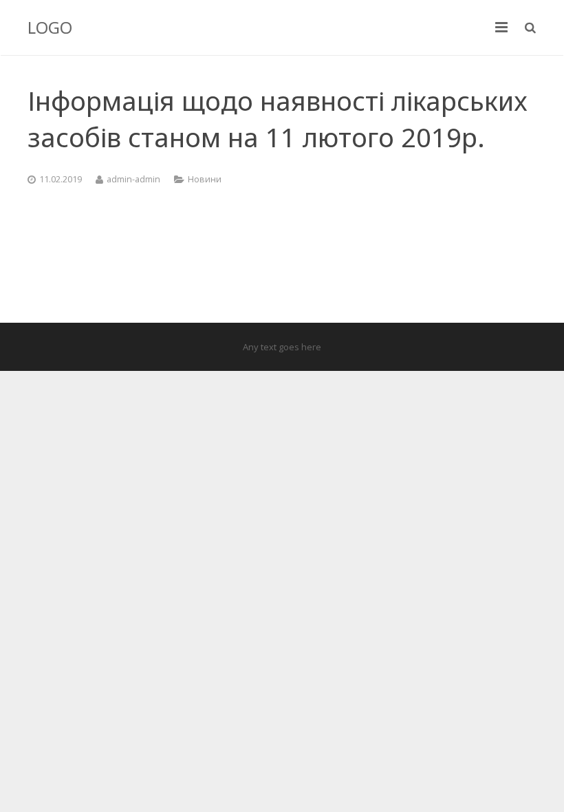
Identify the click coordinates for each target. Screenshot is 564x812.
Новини (204, 179)
